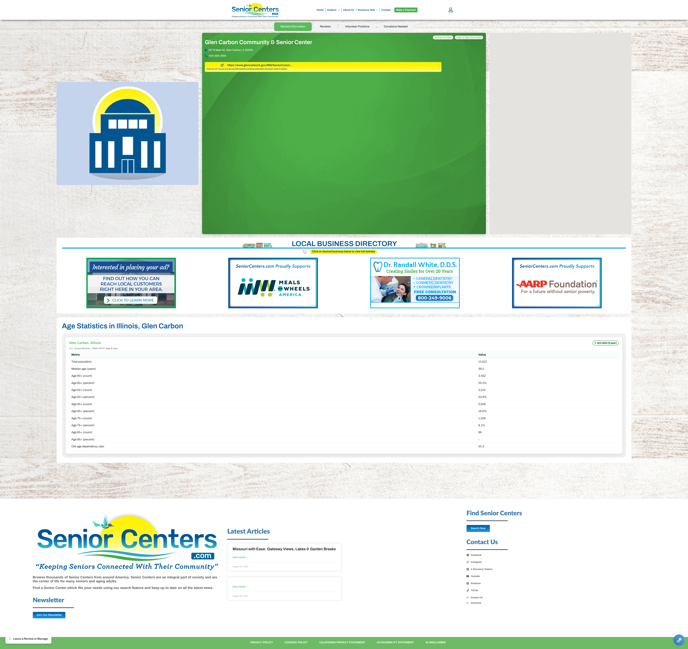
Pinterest (476, 583)
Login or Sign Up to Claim (469, 37)
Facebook (476, 555)
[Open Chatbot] (679, 640)
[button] (28, 639)
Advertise (476, 603)
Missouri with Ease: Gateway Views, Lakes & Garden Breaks (284, 549)
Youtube (475, 576)
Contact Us (477, 597)
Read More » (240, 557)
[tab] (293, 26)
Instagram (476, 562)
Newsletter (48, 600)
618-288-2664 (217, 55)
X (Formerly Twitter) (481, 569)
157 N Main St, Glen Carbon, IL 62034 (230, 50)
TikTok (474, 590)
